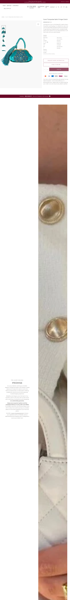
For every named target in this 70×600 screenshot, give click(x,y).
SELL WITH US (7, 8)
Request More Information (56, 60)
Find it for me (56, 64)
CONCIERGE (15, 5)
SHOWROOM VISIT (41, 7)
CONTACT (52, 7)
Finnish (67, 1)
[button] (56, 7)
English (63, 1)
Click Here (58, 47)
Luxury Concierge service (17, 413)
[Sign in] (61, 7)
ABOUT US (47, 7)
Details (45, 35)
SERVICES (9, 5)
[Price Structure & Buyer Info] (51, 22)
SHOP (4, 5)
